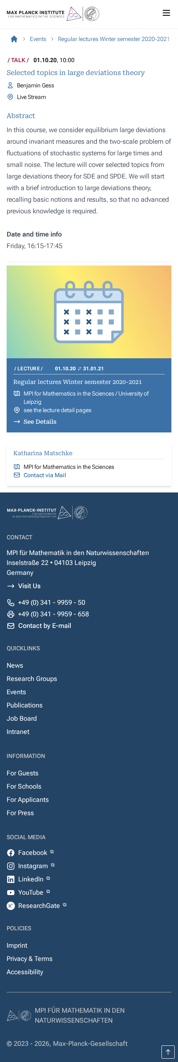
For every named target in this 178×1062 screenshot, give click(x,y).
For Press (20, 813)
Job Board (22, 718)
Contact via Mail (45, 475)
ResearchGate (40, 906)
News (15, 665)
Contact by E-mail (44, 626)
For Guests (22, 773)
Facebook (33, 853)
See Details (40, 421)
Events (16, 692)
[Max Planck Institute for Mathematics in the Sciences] (14, 39)
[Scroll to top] (168, 1052)
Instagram (34, 866)
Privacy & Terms (30, 959)
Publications (25, 705)
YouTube (31, 892)
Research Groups (32, 679)
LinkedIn (31, 879)
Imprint (17, 945)
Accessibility (25, 972)
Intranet (18, 732)
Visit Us (29, 586)
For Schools (24, 786)
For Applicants (28, 800)
